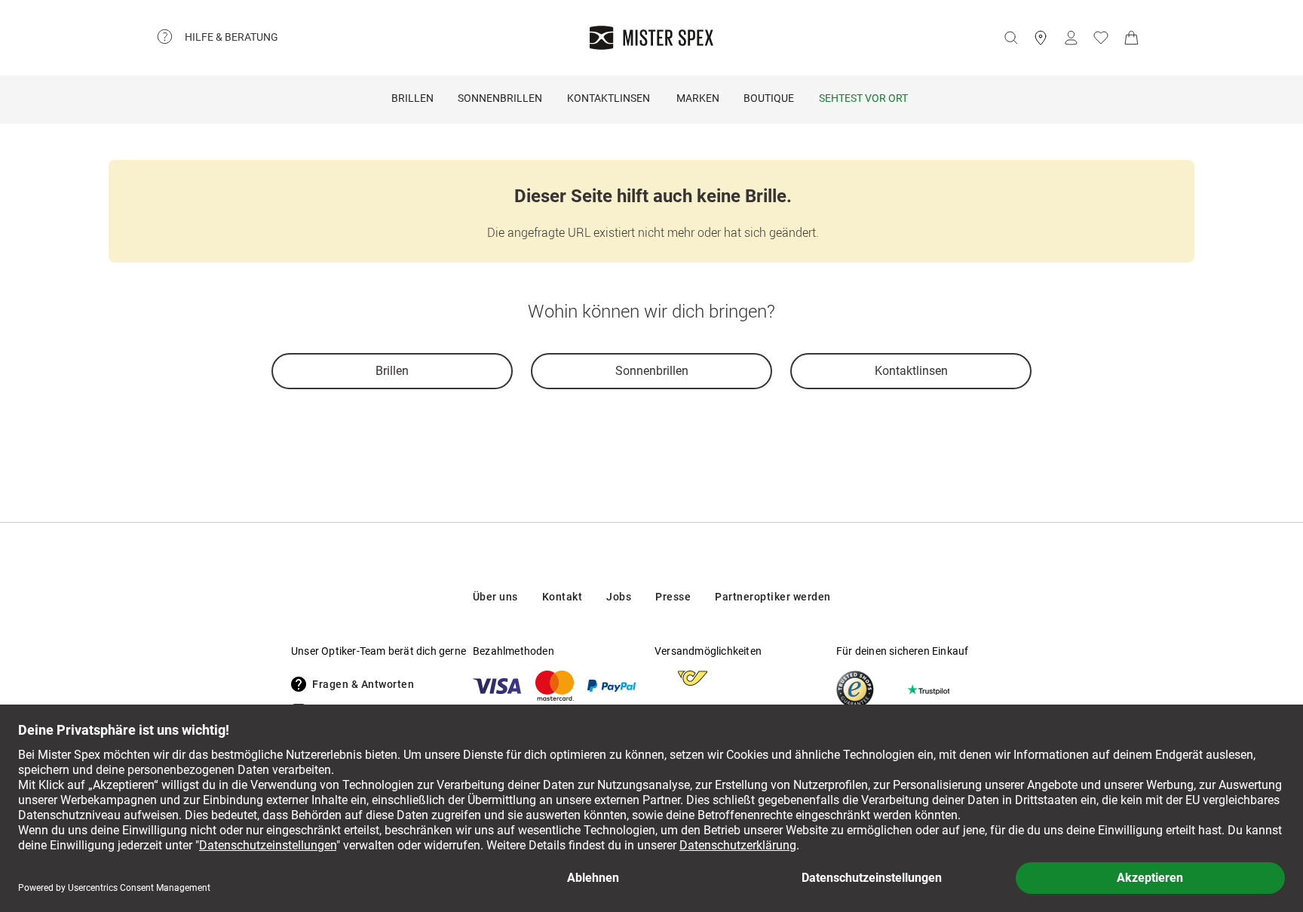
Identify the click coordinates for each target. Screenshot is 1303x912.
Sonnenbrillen (500, 98)
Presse (673, 597)
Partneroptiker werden (773, 597)
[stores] (1041, 38)
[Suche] (1010, 37)
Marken (697, 98)
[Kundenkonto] (1071, 38)
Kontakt (562, 597)
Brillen (412, 98)
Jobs (618, 597)
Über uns (495, 597)
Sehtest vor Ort (863, 98)
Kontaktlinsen (608, 98)
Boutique (768, 98)
